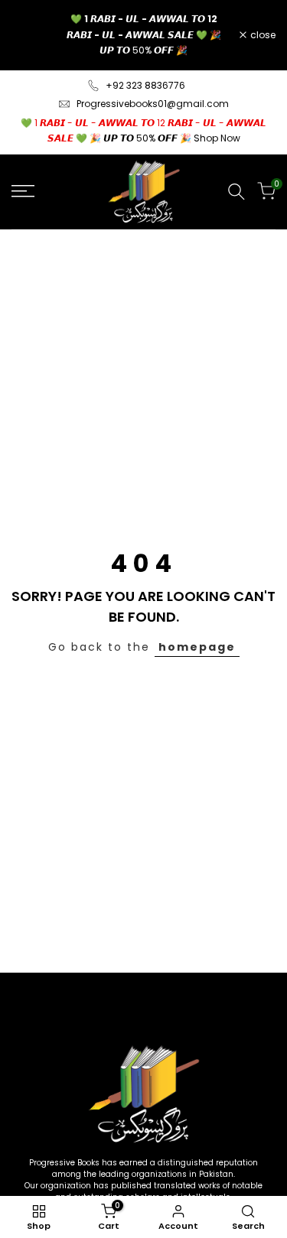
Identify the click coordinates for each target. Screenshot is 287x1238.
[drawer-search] (236, 191)
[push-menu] (22, 191)
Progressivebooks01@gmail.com (153, 103)
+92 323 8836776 (145, 85)
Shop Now (217, 138)
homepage (197, 647)
